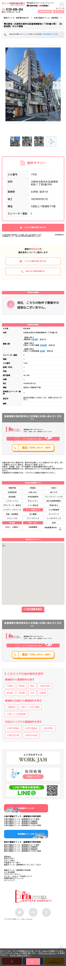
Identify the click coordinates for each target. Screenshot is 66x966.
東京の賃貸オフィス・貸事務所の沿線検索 (20, 847)
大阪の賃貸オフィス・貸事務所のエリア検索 (21, 819)
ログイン (59, 11)
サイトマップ (9, 880)
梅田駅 (42, 351)
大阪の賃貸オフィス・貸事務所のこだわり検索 (22, 825)
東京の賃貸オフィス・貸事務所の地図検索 (20, 849)
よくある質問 (9, 872)
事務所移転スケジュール (13, 878)
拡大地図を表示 (34, 609)
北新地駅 (34, 339)
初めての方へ (9, 858)
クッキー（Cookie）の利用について (18, 876)
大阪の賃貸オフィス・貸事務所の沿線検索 (20, 821)
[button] (57, 85)
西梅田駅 (43, 345)
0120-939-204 (14, 9)
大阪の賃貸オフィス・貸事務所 (46, 18)
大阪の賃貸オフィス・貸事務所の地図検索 (20, 823)
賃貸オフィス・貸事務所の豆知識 (17, 870)
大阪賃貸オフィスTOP (26, 808)
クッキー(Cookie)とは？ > (20, 955)
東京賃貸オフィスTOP (26, 834)
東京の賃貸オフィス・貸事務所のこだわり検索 (22, 851)
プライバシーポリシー (47, 953)
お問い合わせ (46, 11)
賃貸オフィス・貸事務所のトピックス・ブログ (22, 865)
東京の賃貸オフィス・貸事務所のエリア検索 (21, 845)
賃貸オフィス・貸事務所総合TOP (16, 18)
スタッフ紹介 (9, 861)
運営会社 (7, 856)
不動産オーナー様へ (12, 862)
